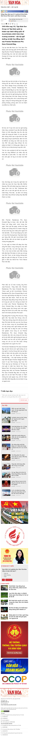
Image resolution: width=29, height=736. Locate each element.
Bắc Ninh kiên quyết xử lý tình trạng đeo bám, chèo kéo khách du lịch (18, 602)
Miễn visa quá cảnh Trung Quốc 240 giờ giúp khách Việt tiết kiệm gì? (19, 410)
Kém (5, 576)
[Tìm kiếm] (26, 2)
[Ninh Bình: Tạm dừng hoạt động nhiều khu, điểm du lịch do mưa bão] (4, 587)
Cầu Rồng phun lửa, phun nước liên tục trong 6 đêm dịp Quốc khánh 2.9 (19, 456)
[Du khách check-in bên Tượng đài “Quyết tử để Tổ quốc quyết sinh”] (6, 420)
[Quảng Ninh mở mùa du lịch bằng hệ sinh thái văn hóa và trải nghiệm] (6, 483)
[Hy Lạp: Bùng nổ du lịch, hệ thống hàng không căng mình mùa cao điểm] (6, 474)
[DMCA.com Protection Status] (5, 711)
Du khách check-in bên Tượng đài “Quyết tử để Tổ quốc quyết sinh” (19, 419)
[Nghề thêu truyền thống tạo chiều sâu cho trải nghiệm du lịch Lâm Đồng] (6, 438)
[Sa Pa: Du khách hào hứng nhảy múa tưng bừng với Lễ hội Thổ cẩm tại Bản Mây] (6, 492)
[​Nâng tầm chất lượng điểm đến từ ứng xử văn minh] (6, 466)
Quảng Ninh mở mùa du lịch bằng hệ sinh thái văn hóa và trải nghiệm (19, 482)
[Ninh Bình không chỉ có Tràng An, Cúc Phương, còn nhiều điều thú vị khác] (6, 429)
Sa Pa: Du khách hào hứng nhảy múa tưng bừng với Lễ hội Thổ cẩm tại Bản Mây (19, 491)
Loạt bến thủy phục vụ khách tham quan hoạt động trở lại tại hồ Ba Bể (18, 595)
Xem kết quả (9, 579)
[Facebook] (6, 24)
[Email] (8, 24)
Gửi (3, 579)
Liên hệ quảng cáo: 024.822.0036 (8, 721)
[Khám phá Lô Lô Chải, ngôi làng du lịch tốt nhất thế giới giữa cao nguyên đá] (4, 616)
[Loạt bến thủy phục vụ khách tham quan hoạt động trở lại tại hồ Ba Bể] (4, 595)
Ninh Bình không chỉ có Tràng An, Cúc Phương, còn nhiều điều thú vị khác (19, 428)
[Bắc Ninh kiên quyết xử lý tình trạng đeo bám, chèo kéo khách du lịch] (4, 602)
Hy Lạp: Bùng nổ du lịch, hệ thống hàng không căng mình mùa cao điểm (19, 473)
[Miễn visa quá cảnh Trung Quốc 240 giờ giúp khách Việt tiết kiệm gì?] (6, 411)
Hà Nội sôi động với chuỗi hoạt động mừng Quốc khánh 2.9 (18, 608)
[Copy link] (10, 24)
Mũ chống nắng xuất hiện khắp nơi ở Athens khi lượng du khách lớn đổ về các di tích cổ (19, 447)
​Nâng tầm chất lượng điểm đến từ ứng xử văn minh (18, 464)
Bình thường (7, 575)
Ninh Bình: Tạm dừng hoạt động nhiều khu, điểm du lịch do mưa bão (18, 587)
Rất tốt (6, 573)
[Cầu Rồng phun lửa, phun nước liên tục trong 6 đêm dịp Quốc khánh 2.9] (6, 457)
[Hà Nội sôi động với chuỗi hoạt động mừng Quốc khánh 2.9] (4, 609)
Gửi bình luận (23, 400)
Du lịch (13, 413)
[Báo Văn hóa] (14, 2)
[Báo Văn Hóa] (14, 692)
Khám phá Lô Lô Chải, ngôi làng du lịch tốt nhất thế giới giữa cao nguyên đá (18, 616)
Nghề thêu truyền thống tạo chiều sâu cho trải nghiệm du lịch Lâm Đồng (19, 437)
